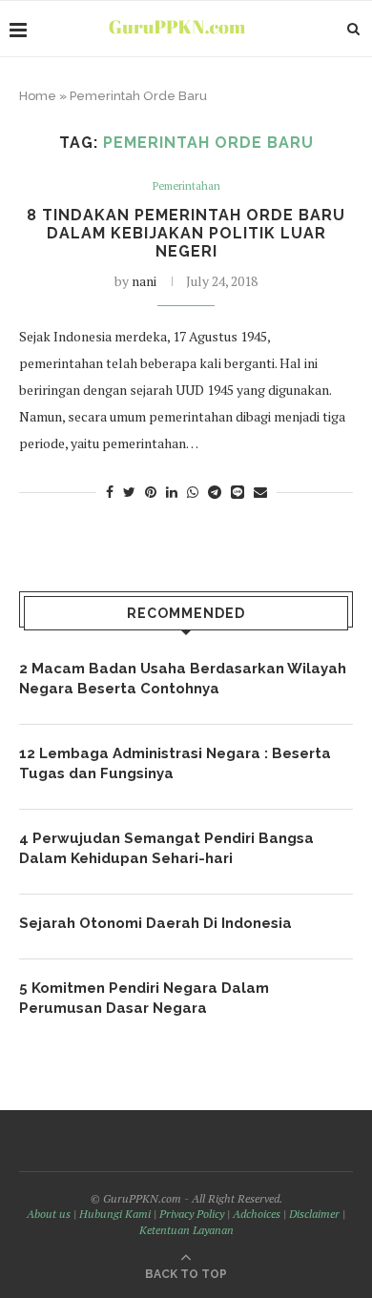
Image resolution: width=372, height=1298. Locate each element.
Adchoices (256, 1213)
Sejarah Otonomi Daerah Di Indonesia (155, 923)
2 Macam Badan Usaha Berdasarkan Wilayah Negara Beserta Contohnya (182, 678)
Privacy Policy (191, 1213)
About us (49, 1213)
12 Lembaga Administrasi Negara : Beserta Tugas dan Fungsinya (175, 763)
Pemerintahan (186, 186)
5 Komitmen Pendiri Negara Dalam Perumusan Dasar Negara (144, 998)
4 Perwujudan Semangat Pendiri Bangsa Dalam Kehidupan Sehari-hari (166, 848)
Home (37, 96)
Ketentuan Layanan (186, 1230)
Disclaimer (314, 1213)
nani (144, 281)
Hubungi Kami (115, 1213)
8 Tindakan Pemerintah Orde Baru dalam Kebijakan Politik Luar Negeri (186, 233)
